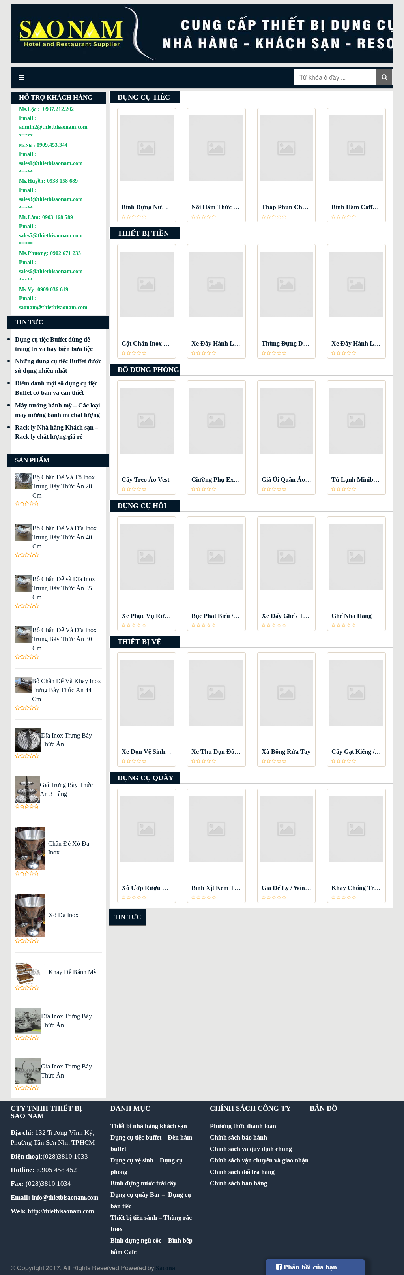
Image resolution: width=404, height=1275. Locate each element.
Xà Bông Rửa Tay (286, 751)
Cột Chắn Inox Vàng (150, 343)
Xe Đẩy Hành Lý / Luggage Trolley (238, 343)
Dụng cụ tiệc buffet (135, 1137)
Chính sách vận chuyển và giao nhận (259, 1160)
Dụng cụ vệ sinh (131, 1160)
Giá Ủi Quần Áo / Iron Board (301, 479)
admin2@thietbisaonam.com (53, 127)
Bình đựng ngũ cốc (135, 1240)
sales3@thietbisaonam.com (51, 199)
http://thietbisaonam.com (61, 1211)
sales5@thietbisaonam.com (51, 235)
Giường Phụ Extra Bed (222, 479)
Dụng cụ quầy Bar (135, 1194)
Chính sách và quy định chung (251, 1148)
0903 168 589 (57, 217)
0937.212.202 (58, 109)
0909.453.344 (52, 145)
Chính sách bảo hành (238, 1137)
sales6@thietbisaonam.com (51, 271)
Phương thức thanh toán (243, 1126)
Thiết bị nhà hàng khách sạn (148, 1126)
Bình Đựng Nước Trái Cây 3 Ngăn (168, 207)
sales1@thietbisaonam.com (51, 163)
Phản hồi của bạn (309, 1267)
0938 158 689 (62, 181)
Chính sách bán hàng (238, 1183)
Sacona (165, 1268)
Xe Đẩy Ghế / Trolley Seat (296, 615)
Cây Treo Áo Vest (145, 479)
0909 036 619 (52, 289)
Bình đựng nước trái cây (143, 1183)
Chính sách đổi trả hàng (242, 1171)
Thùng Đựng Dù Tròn (292, 343)
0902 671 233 (65, 253)
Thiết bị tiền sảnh (133, 1217)
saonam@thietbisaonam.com (53, 307)
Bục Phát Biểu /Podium (222, 615)
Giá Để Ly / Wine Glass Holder (303, 887)
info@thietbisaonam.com (65, 1197)
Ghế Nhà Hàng (351, 615)
